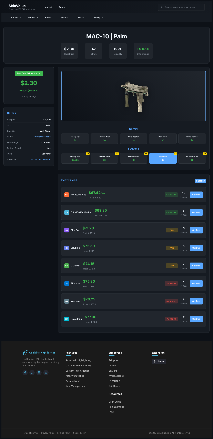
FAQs (111, 412)
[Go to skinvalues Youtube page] (46, 372)
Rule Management (76, 386)
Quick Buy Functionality (78, 365)
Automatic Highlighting (78, 360)
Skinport (113, 360)
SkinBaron (114, 386)
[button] (75, 139)
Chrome (160, 361)
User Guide (115, 401)
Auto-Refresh (73, 381)
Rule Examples (116, 406)
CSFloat (113, 365)
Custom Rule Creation (78, 370)
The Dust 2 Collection (40, 159)
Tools (62, 7)
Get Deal (196, 194)
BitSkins (113, 370)
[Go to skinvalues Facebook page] (25, 372)
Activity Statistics (75, 375)
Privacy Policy (47, 432)
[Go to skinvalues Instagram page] (39, 372)
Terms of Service (30, 432)
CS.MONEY (114, 381)
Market (48, 7)
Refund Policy (63, 432)
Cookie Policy (79, 432)
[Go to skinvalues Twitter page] (32, 372)
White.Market (116, 375)
